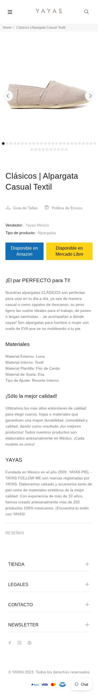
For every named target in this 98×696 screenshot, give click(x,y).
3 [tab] (11, 143)
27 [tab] (35, 149)
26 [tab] (31, 149)
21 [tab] (79, 143)
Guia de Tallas (25, 208)
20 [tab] (75, 143)
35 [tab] (66, 149)
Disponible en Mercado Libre (69, 251)
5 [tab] (18, 143)
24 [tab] (91, 143)
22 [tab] (83, 143)
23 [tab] (87, 143)
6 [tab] (22, 143)
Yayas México (37, 225)
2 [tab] (7, 143)
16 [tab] (60, 143)
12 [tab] (45, 143)
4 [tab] (14, 143)
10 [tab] (37, 143)
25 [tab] (94, 143)
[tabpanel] (49, 90)
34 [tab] (62, 149)
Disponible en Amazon (24, 251)
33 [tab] (58, 149)
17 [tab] (64, 143)
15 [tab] (56, 143)
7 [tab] (26, 143)
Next (90, 96)
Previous (8, 96)
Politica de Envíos (67, 208)
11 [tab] (41, 143)
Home (7, 27)
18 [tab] (68, 143)
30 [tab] (47, 149)
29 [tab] (43, 149)
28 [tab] (39, 149)
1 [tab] (3, 143)
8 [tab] (30, 143)
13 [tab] (49, 143)
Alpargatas (47, 233)
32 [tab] (54, 149)
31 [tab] (51, 149)
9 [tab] (33, 143)
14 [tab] (52, 143)
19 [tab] (72, 143)
